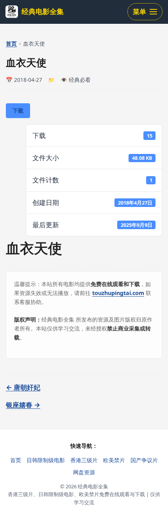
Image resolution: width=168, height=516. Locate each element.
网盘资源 (84, 472)
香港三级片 (84, 460)
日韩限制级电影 (46, 460)
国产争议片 (144, 460)
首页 (11, 43)
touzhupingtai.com (118, 293)
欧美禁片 (114, 460)
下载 (18, 110)
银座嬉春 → (23, 404)
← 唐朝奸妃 (23, 387)
